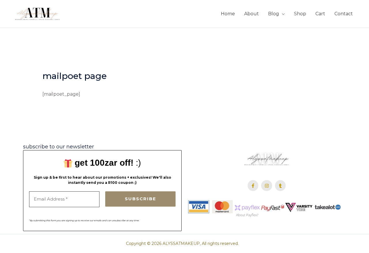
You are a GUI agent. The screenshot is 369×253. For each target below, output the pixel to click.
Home (228, 13)
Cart (320, 13)
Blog (273, 13)
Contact (343, 13)
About (251, 13)
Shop (300, 13)
